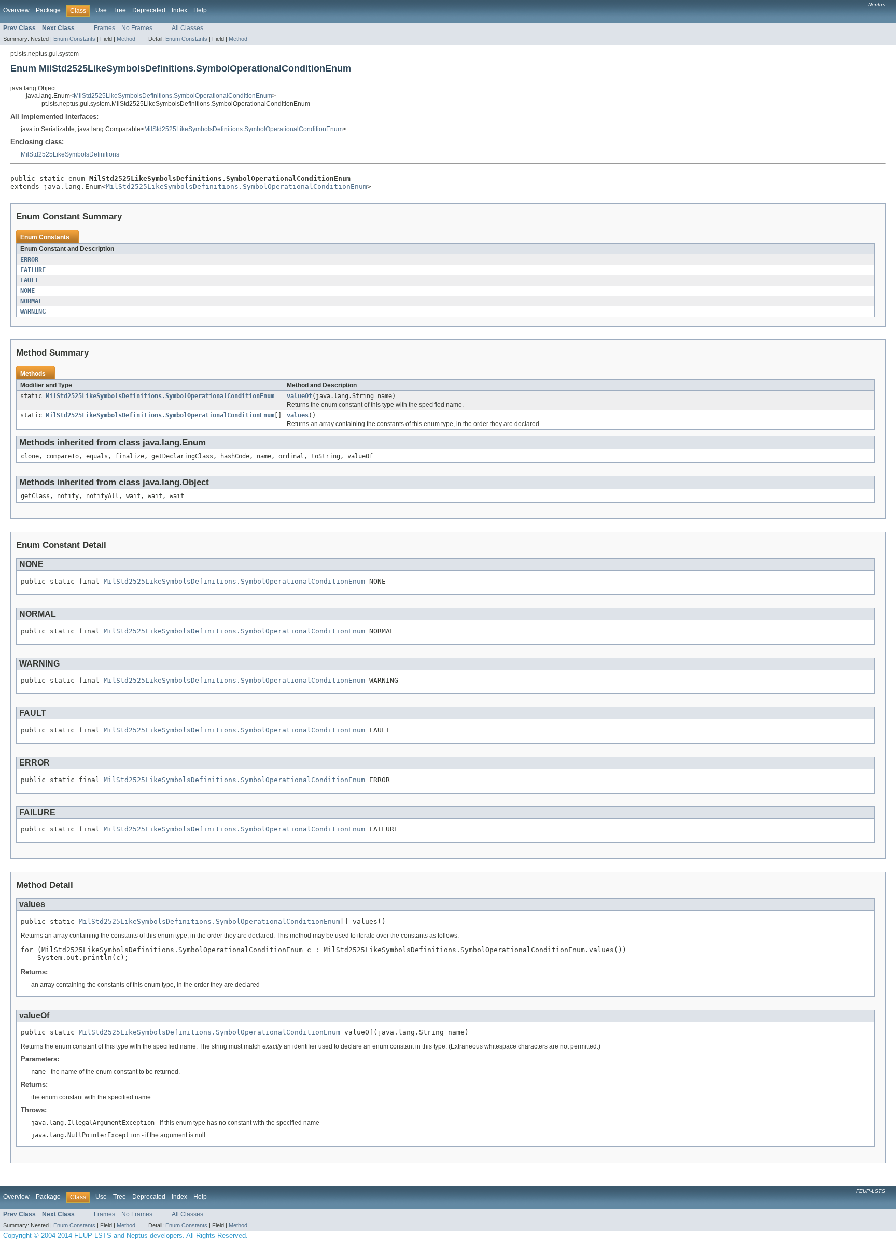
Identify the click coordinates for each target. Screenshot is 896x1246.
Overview (16, 10)
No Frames (136, 28)
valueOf (299, 396)
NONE (27, 290)
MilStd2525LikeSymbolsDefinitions (70, 154)
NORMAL (31, 301)
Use (101, 10)
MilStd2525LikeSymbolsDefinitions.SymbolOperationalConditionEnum (173, 96)
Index (179, 10)
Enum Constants (74, 39)
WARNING (33, 311)
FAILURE (33, 270)
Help (200, 10)
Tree (119, 10)
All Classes (187, 28)
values (298, 415)
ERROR (29, 259)
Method (126, 39)
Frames (104, 28)
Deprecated (148, 10)
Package (48, 10)
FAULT (29, 280)
